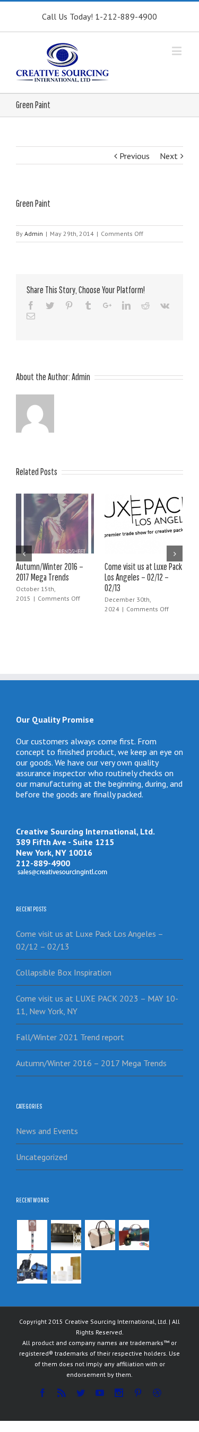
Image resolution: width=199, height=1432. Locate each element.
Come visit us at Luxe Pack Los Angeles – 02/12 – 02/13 (143, 577)
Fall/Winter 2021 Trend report (70, 1037)
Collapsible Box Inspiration (63, 972)
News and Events (47, 1131)
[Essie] (32, 1235)
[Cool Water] (32, 1268)
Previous (134, 156)
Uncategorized (41, 1157)
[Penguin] (100, 1235)
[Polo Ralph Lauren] (134, 1235)
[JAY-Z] (66, 1268)
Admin (33, 234)
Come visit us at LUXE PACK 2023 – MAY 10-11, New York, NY (97, 1004)
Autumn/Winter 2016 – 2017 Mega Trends (49, 572)
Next (169, 156)
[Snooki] (66, 1235)
